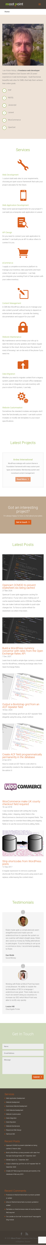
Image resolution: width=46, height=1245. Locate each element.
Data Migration (8, 374)
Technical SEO (10, 1134)
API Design (7, 232)
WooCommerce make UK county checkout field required (21, 803)
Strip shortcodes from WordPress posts (21, 863)
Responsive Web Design (13, 1130)
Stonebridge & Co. (12, 1160)
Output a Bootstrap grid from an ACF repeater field (20, 706)
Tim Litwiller (10, 1216)
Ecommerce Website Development (16, 1106)
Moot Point (16, 1238)
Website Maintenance (11, 337)
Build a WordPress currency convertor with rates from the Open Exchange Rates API (22, 651)
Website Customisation (12, 407)
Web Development (10, 175)
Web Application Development (15, 205)
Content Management (11, 303)
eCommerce (7, 263)
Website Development (13, 1102)
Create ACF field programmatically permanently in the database (22, 756)
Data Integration (11, 1118)
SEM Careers (23, 461)
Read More (22, 477)
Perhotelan (9, 1209)
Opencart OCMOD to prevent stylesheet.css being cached (19, 586)
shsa (7, 1202)
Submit (36, 1077)
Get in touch (21, 522)
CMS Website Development (14, 1110)
